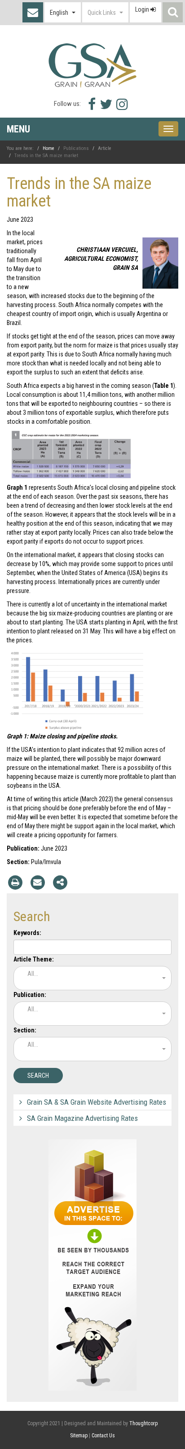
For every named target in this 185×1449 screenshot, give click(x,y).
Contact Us (32, 12)
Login (142, 9)
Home (48, 148)
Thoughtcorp (143, 1423)
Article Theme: (33, 959)
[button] (62, 12)
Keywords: (27, 932)
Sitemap (79, 1435)
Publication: (29, 994)
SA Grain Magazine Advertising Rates (82, 1118)
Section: (24, 1030)
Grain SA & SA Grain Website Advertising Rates (96, 1102)
